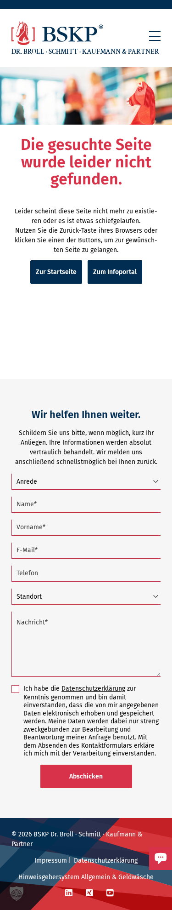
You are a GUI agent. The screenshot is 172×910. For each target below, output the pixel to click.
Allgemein (95, 877)
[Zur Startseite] (57, 33)
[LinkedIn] (68, 893)
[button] (155, 36)
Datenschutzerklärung (93, 689)
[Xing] (89, 893)
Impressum (50, 860)
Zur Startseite (56, 272)
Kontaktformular (127, 874)
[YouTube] (110, 893)
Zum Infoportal (115, 272)
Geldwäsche (136, 877)
